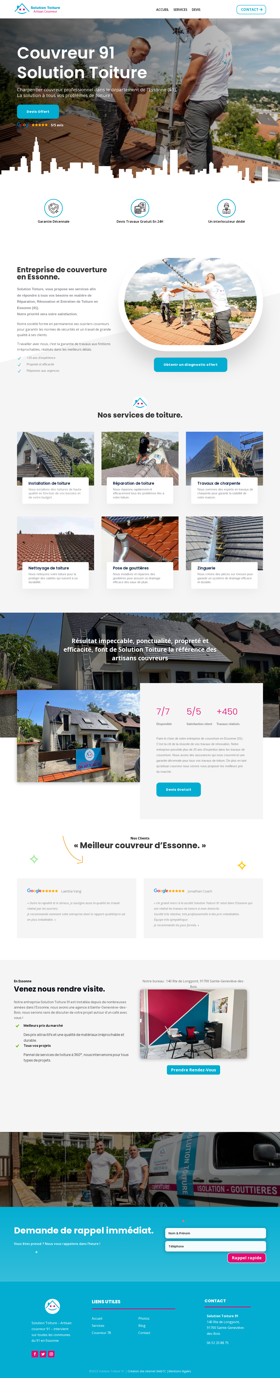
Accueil (162, 10)
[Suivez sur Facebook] (35, 1354)
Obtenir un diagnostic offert (190, 364)
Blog (142, 1325)
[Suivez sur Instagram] (51, 1354)
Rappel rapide (247, 1258)
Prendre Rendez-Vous (193, 1070)
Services (180, 10)
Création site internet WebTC (147, 1371)
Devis (196, 10)
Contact (249, 9)
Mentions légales (179, 1371)
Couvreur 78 (101, 1333)
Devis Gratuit (178, 789)
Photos (143, 1318)
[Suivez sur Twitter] (43, 1354)
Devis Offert (38, 111)
